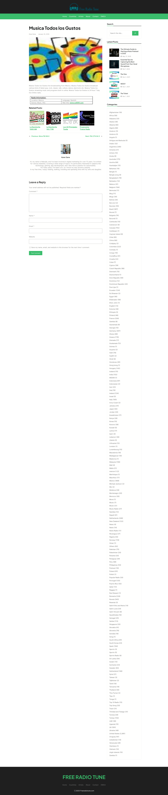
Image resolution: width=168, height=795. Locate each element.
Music (111, 503)
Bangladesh (113, 178)
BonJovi (112, 203)
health (111, 356)
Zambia (112, 755)
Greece (112, 337)
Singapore (113, 624)
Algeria (112, 128)
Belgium (112, 187)
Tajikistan (112, 680)
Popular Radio (114, 577)
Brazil (111, 209)
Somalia (112, 634)
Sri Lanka (112, 659)
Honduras (113, 362)
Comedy (112, 250)
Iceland (112, 371)
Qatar (111, 587)
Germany (112, 331)
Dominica (112, 281)
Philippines (113, 565)
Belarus (112, 184)
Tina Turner (113, 693)
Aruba (111, 156)
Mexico (112, 481)
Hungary (112, 368)
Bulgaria (112, 215)
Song (111, 637)
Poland (112, 571)
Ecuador (112, 290)
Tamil (111, 684)
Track (111, 709)
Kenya (111, 418)
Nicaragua (113, 534)
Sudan (111, 662)
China (111, 240)
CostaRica (113, 256)
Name (32, 216)
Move (111, 499)
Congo (111, 253)
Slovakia (112, 627)
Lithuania (112, 443)
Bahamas (112, 169)
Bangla (111, 172)
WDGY (123, 84)
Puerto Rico (113, 584)
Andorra (112, 134)
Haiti (111, 353)
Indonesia (113, 381)
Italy (110, 400)
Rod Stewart (114, 593)
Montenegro (114, 493)
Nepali (111, 515)
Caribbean (113, 231)
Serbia (111, 621)
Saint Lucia (113, 609)
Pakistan (112, 549)
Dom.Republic (114, 278)
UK (110, 727)
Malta (111, 468)
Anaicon (112, 131)
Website (32, 237)
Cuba (111, 262)
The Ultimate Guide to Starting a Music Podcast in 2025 (129, 51)
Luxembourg (114, 449)
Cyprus (112, 265)
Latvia (111, 431)
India (111, 375)
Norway (112, 540)
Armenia (112, 150)
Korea (111, 421)
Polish (111, 574)
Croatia (112, 259)
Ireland (111, 393)
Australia (112, 159)
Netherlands (114, 518)
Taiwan (112, 677)
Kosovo (112, 424)
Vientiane (112, 746)
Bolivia (111, 200)
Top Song (112, 705)
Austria (112, 162)
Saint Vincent (114, 612)
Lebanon (112, 437)
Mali (110, 465)
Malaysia (112, 462)
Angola (112, 137)
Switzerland (113, 671)
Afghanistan (114, 112)
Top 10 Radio (114, 702)
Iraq (110, 390)
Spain (111, 646)
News (111, 524)
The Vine (124, 74)
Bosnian (112, 206)
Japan (111, 409)
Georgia (112, 328)
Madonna (112, 459)
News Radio (113, 531)
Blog (111, 194)
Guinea (112, 346)
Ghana (111, 334)
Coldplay (112, 243)
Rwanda (112, 602)
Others (111, 546)
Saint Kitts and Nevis (117, 606)
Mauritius (112, 478)
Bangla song (114, 175)
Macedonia (113, 453)
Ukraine (112, 730)
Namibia (112, 512)
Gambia (112, 321)
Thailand (112, 690)
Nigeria (112, 537)
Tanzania (112, 687)
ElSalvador (113, 300)
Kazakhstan (113, 415)
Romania (112, 596)
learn (111, 434)
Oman (111, 543)
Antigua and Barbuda (117, 140)
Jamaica (112, 406)
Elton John (113, 303)
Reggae (112, 590)
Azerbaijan (113, 165)
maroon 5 (112, 471)
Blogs (111, 197)
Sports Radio (114, 655)
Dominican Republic (116, 284)
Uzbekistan (113, 740)
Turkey (111, 718)
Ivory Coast (113, 403)
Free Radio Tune (84, 777)
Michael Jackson (115, 484)
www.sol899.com (77, 103)
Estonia (112, 309)
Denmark (112, 272)
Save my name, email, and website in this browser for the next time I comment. (60, 247)
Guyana (112, 350)
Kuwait (111, 428)
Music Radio (113, 509)
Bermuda (112, 190)
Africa (111, 115)
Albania (112, 125)
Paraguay (112, 559)
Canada (112, 228)
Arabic (111, 144)
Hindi (111, 359)
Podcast (112, 568)
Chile (111, 237)
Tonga (111, 699)
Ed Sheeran (113, 293)
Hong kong (113, 365)
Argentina (113, 147)
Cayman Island (114, 234)
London (112, 446)
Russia (111, 599)
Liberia (111, 440)
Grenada (112, 340)
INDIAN (112, 378)
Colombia (112, 247)
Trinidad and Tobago (117, 712)
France (111, 318)
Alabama (112, 119)
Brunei (111, 212)
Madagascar (114, 456)
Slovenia (112, 631)
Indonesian (113, 384)
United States (114, 734)
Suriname (112, 665)
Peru (111, 562)
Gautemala (113, 325)
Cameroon (113, 225)
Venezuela (113, 743)
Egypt (111, 297)
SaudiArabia (113, 615)
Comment (33, 191)
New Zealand (114, 521)
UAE (111, 721)
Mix (110, 487)
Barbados (112, 181)
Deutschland (114, 275)
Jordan (112, 412)
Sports (111, 649)
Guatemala (113, 343)
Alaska (111, 122)
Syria (111, 674)
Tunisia (112, 715)
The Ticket (124, 93)
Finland (112, 315)
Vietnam (112, 749)
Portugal (112, 581)
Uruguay (112, 737)
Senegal (112, 618)
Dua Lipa (112, 287)
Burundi (112, 218)
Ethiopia (112, 312)
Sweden (112, 668)
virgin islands (114, 752)
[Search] (135, 33)
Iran (110, 387)
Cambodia (113, 222)
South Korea (114, 643)
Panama (112, 556)
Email (31, 226)
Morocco (112, 496)
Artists (111, 153)
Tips (111, 696)
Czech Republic (115, 268)
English (112, 306)
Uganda (112, 724)
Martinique (113, 474)
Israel (111, 396)
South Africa (114, 640)
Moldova (112, 490)
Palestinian (113, 552)
